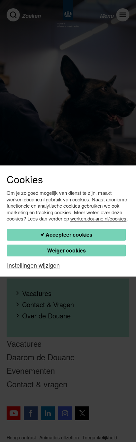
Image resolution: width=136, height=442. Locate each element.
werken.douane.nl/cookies (98, 218)
